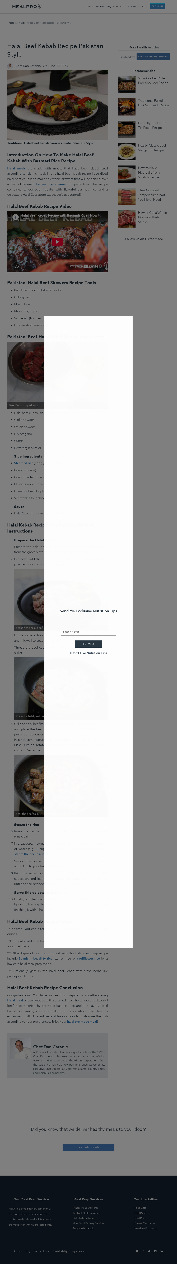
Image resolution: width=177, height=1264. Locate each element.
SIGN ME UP (88, 644)
